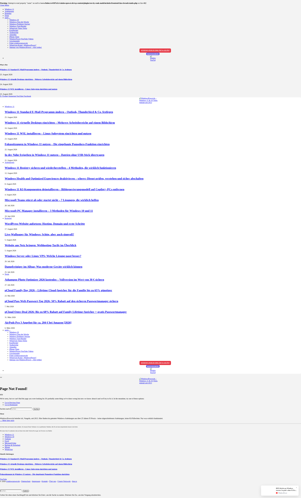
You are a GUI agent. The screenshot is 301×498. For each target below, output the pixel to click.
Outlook (8, 439)
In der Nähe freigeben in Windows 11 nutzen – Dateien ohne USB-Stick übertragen (54, 154)
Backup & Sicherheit (12, 445)
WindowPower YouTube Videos (21, 39)
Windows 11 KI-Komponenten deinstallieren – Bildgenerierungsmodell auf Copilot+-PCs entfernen (64, 189)
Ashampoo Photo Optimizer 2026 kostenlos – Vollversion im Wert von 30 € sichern (54, 279)
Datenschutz (25, 481)
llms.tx (74, 481)
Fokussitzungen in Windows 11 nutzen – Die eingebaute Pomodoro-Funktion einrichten (57, 144)
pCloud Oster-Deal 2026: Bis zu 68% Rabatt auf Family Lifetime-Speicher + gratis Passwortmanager (66, 311)
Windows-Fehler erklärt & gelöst (155, 50)
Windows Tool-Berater (17, 26)
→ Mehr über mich (7, 421)
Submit (25, 491)
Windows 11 (9, 9)
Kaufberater (13, 30)
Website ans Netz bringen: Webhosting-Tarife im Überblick (40, 245)
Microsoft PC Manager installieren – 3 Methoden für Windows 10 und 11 (49, 210)
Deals (7, 16)
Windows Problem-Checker (19, 24)
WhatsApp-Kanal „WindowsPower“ (22, 45)
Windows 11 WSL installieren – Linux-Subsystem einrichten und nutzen (28, 89)
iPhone (7, 447)
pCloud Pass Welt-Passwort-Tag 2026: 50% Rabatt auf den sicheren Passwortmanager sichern (61, 301)
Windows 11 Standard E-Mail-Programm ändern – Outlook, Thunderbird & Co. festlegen (36, 70)
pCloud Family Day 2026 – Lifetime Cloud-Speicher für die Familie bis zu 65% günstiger (58, 290)
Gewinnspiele (14, 41)
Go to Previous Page (12, 403)
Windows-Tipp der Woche (19, 22)
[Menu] (1, 377)
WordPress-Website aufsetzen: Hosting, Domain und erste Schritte (45, 223)
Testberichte (13, 33)
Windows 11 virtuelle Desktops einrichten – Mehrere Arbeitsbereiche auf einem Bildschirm (36, 79)
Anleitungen (9, 11)
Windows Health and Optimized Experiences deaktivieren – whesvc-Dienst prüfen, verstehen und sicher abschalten (74, 178)
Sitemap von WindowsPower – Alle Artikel (25, 47)
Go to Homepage (11, 405)
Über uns (52, 481)
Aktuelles (12, 35)
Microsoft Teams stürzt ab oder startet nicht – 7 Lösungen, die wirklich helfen (52, 200)
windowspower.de (13, 481)
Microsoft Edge (10, 443)
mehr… (7, 18)
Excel (7, 441)
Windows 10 (14, 20)
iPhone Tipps (14, 37)
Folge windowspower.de (18, 43)
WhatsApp (9, 449)
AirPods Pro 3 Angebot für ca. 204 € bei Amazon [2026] (38, 322)
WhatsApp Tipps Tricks (18, 28)
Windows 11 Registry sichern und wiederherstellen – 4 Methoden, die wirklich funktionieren (60, 167)
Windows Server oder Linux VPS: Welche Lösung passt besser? (43, 255)
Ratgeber (8, 13)
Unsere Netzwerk (64, 481)
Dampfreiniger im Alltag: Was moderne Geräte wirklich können (43, 266)
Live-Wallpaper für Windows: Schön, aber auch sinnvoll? (39, 234)
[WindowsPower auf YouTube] (153, 58)
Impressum (36, 481)
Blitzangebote (152, 54)
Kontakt (45, 481)
